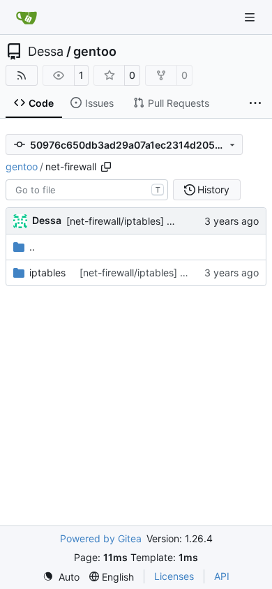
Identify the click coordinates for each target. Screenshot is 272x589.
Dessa (45, 52)
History (213, 189)
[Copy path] (106, 167)
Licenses (174, 576)
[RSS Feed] (22, 75)
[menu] (61, 577)
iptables (47, 272)
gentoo (94, 52)
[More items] (255, 103)
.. (32, 247)
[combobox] (87, 189)
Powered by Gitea (101, 538)
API (221, 576)
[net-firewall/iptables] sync (127, 221)
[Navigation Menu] (251, 17)
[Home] (26, 17)
